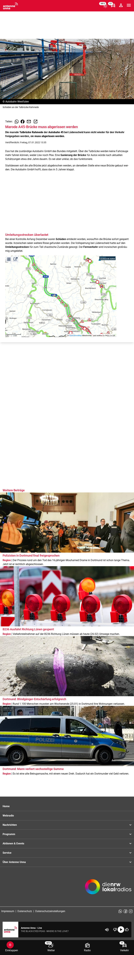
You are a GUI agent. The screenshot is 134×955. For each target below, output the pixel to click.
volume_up (107, 929)
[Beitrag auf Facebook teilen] (23, 122)
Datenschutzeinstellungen (50, 911)
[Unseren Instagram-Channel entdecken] (131, 911)
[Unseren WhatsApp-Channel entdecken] (120, 911)
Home (6, 806)
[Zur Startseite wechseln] (10, 5)
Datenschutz (24, 911)
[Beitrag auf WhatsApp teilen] (17, 122)
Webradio (8, 815)
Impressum (7, 911)
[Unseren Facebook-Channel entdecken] (125, 911)
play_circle (121, 929)
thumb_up (127, 930)
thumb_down (115, 930)
